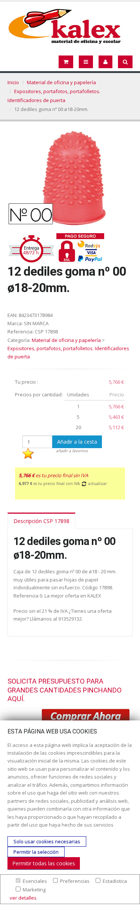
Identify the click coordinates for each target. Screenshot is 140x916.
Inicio (13, 82)
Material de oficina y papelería (61, 82)
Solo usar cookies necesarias (46, 841)
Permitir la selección (36, 852)
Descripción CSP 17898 (41, 520)
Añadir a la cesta (77, 441)
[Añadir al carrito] (86, 717)
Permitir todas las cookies (43, 863)
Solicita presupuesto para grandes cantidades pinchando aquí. (64, 690)
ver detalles (23, 897)
